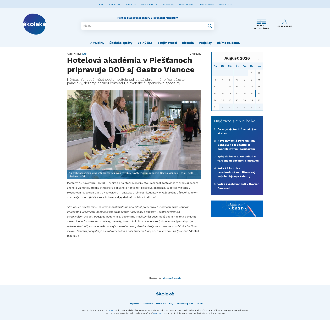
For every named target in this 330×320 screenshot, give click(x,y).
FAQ (171, 303)
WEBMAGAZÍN (149, 4)
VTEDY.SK (168, 4)
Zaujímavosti (167, 42)
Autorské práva (185, 303)
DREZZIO (157, 313)
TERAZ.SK (115, 4)
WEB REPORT (187, 4)
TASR (100, 4)
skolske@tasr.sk (172, 278)
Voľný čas (145, 42)
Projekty (205, 42)
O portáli (134, 303)
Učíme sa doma (228, 42)
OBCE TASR (207, 4)
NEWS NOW (226, 4)
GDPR (199, 303)
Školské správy (121, 42)
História (188, 42)
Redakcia (148, 303)
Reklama (161, 303)
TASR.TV (131, 4)
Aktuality (97, 42)
